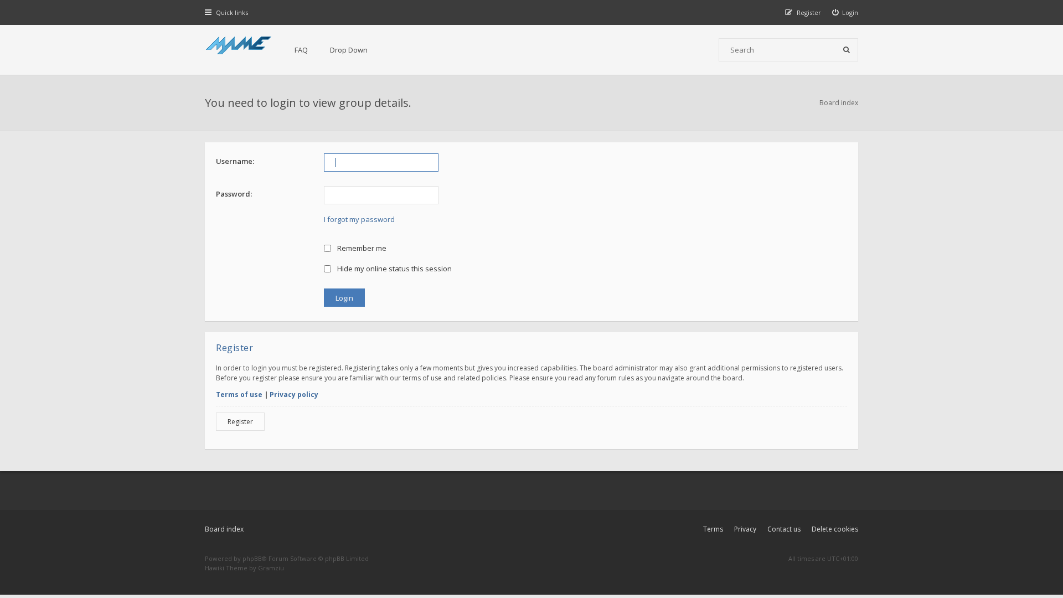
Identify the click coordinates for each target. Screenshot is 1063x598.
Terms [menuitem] (713, 529)
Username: (235, 161)
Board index (224, 529)
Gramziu (271, 568)
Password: (234, 194)
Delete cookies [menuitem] (835, 529)
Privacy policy (294, 394)
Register (240, 421)
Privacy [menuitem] (745, 529)
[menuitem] (845, 12)
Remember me (361, 248)
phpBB (252, 558)
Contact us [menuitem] (784, 529)
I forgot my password (359, 219)
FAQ (301, 50)
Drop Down (349, 50)
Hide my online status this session (394, 269)
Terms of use (239, 394)
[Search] (846, 50)
